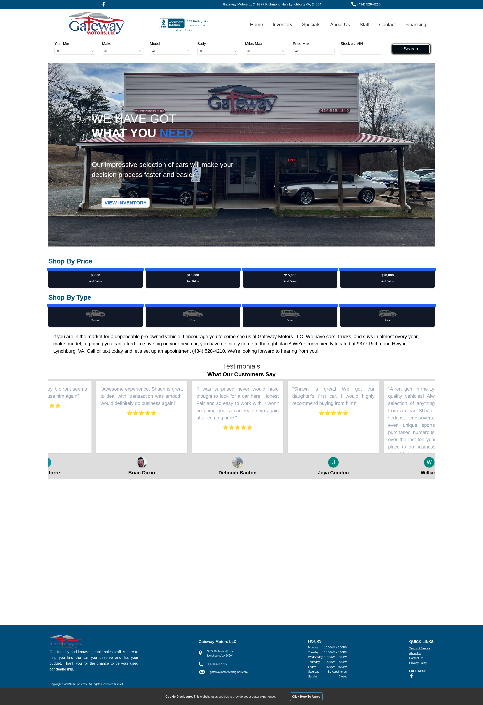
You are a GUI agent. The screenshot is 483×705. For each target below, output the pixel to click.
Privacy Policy (418, 662)
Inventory (282, 24)
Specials (311, 24)
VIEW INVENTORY (126, 202)
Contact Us (416, 658)
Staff (364, 24)
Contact (387, 24)
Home (256, 24)
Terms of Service (419, 648)
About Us (340, 24)
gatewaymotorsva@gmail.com (229, 672)
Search (411, 49)
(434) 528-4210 (369, 4)
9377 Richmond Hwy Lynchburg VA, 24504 (289, 4)
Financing (415, 24)
